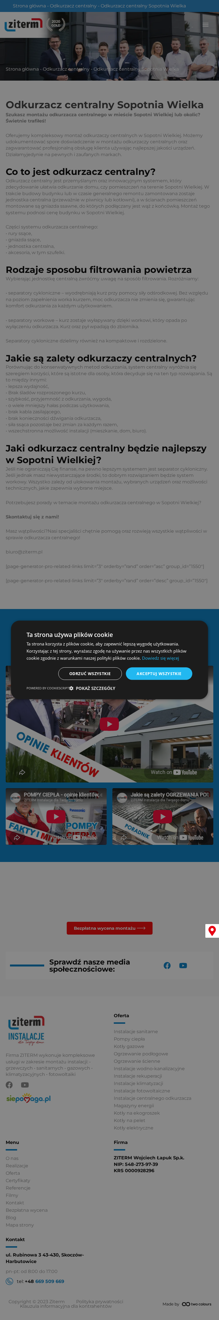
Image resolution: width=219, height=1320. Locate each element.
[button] (92, 688)
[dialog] (109, 660)
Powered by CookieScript (48, 688)
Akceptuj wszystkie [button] (159, 673)
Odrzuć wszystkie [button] (90, 673)
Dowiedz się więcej (160, 658)
